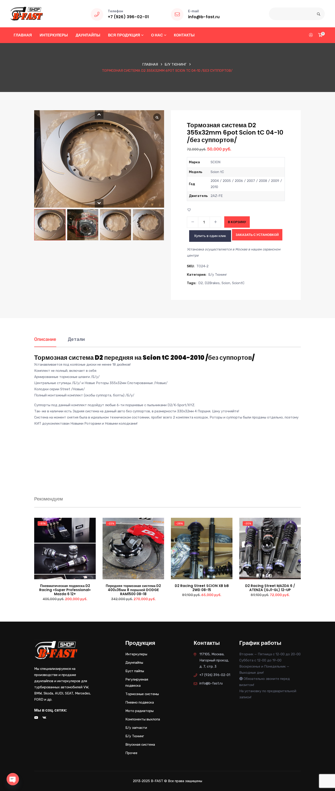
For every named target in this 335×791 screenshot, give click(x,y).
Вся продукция (124, 35)
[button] (99, 114)
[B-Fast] (26, 13)
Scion (226, 283)
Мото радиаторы (139, 711)
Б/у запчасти (136, 728)
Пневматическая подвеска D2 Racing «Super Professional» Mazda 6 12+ (65, 589)
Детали (76, 339)
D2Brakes (212, 283)
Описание (45, 339)
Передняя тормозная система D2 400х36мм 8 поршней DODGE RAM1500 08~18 (133, 589)
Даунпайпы (88, 35)
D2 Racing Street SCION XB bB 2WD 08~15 (202, 587)
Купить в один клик (210, 236)
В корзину (237, 222)
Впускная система (140, 745)
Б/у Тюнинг (175, 64)
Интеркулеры (54, 35)
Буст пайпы (134, 671)
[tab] (45, 341)
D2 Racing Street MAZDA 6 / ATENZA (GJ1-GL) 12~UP (270, 587)
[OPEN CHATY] (13, 779)
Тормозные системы (142, 694)
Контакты (184, 35)
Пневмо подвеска (139, 702)
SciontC (238, 283)
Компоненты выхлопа (142, 719)
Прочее (131, 753)
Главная (23, 35)
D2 (200, 283)
